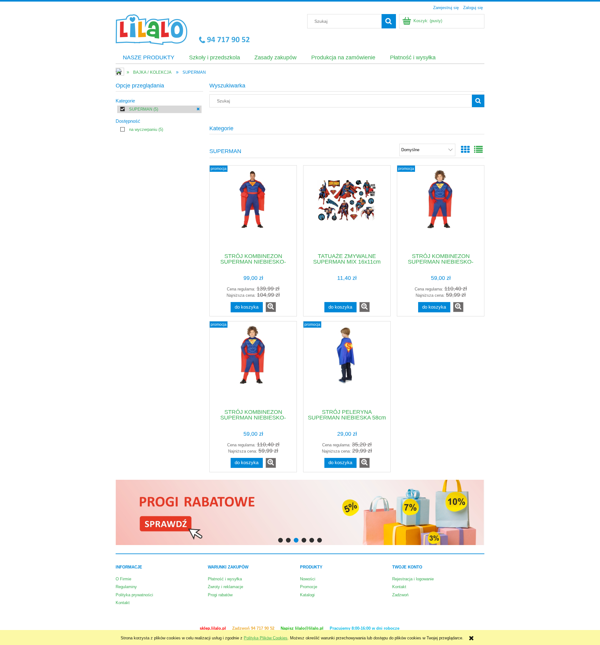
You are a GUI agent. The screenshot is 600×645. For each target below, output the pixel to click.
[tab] (280, 540)
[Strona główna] (183, 28)
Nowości (307, 579)
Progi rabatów (220, 595)
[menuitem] (149, 58)
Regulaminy (126, 586)
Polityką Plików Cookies (266, 638)
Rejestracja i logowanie (413, 579)
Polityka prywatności (134, 595)
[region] (300, 512)
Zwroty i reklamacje (225, 586)
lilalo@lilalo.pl (310, 628)
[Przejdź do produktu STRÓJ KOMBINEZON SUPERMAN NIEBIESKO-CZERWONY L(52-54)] (253, 209)
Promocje (308, 586)
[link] (159, 109)
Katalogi (307, 595)
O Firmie (123, 579)
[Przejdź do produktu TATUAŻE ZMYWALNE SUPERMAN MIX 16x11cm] (347, 209)
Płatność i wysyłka (225, 579)
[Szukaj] (389, 21)
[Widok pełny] (478, 150)
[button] (271, 307)
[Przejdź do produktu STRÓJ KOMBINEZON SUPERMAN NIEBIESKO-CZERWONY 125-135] (440, 209)
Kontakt (123, 602)
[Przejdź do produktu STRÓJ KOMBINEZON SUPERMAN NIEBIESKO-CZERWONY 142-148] (253, 364)
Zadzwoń (400, 595)
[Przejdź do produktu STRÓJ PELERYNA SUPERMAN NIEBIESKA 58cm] (347, 364)
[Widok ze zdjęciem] (465, 150)
